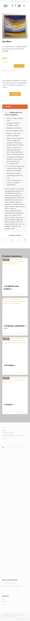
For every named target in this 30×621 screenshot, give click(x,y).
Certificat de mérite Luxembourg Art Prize (11, 586)
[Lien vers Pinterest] (24, 619)
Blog (3, 599)
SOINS (4, 430)
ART (3, 427)
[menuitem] (15, 1)
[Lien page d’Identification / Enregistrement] (11, 5)
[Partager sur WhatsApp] (18, 240)
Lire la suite (9, 294)
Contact (4, 438)
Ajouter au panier (19, 66)
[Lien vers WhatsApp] (26, 619)
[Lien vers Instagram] (19, 619)
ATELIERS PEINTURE (8, 433)
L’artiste (4, 601)
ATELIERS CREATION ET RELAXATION (12, 435)
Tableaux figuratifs (11, 70)
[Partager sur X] (12, 240)
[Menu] (18, 5)
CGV (3, 604)
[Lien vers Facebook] (21, 619)
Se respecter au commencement (9, 583)
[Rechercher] (14, 5)
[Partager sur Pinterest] (24, 240)
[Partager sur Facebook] (5, 240)
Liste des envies (15, 1)
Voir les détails (21, 294)
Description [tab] (8, 106)
